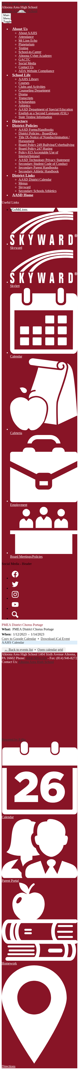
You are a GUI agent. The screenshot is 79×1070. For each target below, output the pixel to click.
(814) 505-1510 (36, 658)
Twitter (15, 584)
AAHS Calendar (13, 642)
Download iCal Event (55, 638)
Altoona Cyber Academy (35, 55)
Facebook (15, 574)
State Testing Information (35, 117)
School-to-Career (30, 52)
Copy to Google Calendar (19, 638)
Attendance (26, 37)
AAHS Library (29, 79)
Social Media (27, 63)
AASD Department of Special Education (46, 109)
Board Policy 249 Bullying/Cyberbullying (46, 145)
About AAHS (28, 33)
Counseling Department (34, 90)
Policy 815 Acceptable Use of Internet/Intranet (38, 154)
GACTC (24, 59)
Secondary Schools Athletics (37, 191)
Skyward (25, 187)
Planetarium (26, 44)
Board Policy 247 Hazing (35, 148)
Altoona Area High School (36, 662)
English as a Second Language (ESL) (43, 113)
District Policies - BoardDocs (38, 133)
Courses (24, 83)
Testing (23, 48)
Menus (23, 183)
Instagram (15, 594)
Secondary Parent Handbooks (38, 167)
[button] (20, 29)
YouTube (15, 604)
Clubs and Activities (32, 86)
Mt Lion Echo (28, 40)
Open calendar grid (50, 649)
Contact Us (26, 67)
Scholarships (27, 102)
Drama (23, 94)
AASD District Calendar (35, 179)
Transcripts (26, 98)
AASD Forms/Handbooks (36, 129)
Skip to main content (15, 3)
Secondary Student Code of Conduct (43, 163)
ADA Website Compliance (36, 71)
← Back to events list (18, 649)
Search (15, 615)
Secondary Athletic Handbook (39, 171)
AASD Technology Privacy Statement (44, 160)
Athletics (24, 105)
